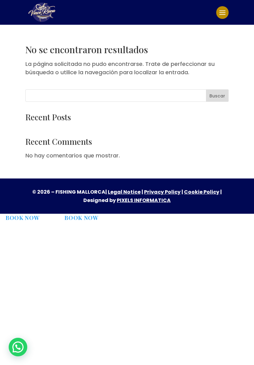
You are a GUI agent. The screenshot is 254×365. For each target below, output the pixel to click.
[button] (18, 347)
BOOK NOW (23, 217)
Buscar (217, 96)
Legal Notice (124, 191)
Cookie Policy (201, 191)
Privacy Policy (162, 191)
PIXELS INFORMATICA (144, 200)
